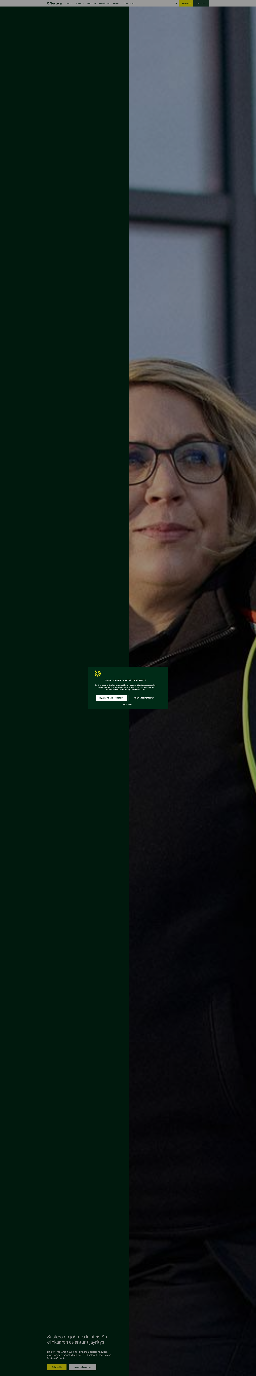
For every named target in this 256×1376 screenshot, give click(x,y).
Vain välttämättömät (144, 697)
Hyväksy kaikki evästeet (111, 697)
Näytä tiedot (127, 705)
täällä (142, 690)
